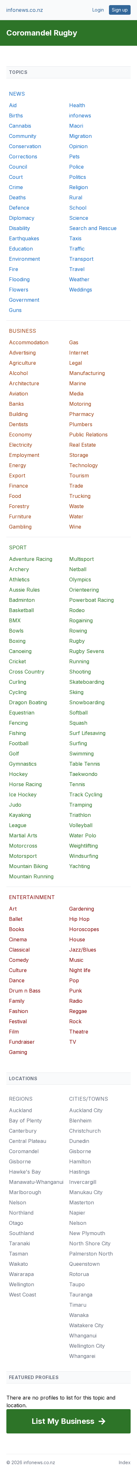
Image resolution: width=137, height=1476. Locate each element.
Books (16, 929)
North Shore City (90, 1243)
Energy (17, 465)
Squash (78, 723)
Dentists (18, 424)
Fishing (17, 733)
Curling (17, 682)
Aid (13, 105)
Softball (78, 712)
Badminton (22, 600)
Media (76, 393)
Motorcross (23, 845)
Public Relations (88, 434)
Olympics (80, 579)
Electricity (20, 445)
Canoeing (20, 651)
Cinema (18, 939)
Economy (20, 434)
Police (76, 167)
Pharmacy (81, 414)
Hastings (79, 1172)
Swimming (81, 753)
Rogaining (81, 620)
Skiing (76, 692)
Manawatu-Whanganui (36, 1182)
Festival (18, 1021)
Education (21, 248)
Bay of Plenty (25, 1120)
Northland (21, 1212)
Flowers (18, 289)
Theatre (78, 1031)
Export (17, 475)
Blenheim (80, 1120)
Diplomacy (21, 218)
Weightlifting (83, 845)
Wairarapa (21, 1274)
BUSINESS (22, 331)
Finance (18, 486)
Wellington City (87, 1346)
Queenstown (84, 1264)
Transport (81, 259)
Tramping (80, 805)
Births (16, 115)
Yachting (79, 866)
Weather (79, 279)
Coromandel (24, 1151)
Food (15, 496)
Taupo (77, 1284)
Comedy (19, 960)
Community (22, 136)
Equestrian (21, 712)
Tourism (79, 475)
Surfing (78, 743)
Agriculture (22, 363)
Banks (16, 404)
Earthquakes (24, 238)
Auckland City (86, 1110)
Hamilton (80, 1161)
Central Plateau (27, 1141)
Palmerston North (91, 1253)
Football (18, 743)
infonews (80, 115)
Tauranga (80, 1294)
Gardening (81, 909)
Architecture (24, 383)
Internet (78, 352)
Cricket (17, 661)
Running (79, 661)
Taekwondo (83, 774)
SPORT (18, 547)
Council (18, 167)
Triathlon (80, 815)
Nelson (17, 1202)
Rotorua (79, 1274)
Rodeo (77, 610)
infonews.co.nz (24, 10)
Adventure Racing (30, 559)
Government (24, 300)
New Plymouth (87, 1233)
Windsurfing (83, 856)
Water (76, 516)
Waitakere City (86, 1325)
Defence (19, 207)
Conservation (25, 146)
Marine (77, 383)
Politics (77, 177)
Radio (76, 1001)
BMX (15, 620)
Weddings (80, 289)
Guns (15, 310)
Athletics (19, 579)
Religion (78, 187)
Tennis (77, 784)
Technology (83, 465)
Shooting (80, 671)
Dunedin (79, 1141)
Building (18, 414)
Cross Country (26, 671)
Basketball (21, 610)
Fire (13, 269)
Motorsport (23, 856)
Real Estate (82, 445)
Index (125, 1462)
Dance (17, 980)
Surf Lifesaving (87, 733)
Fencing (18, 723)
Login (98, 9)
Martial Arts (23, 835)
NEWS (17, 94)
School (77, 207)
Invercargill (82, 1182)
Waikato (18, 1264)
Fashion (18, 1011)
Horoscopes (84, 929)
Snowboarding (87, 702)
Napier (77, 1212)
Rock (75, 1021)
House (77, 939)
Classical (19, 949)
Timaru (77, 1305)
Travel (76, 269)
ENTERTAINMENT (32, 897)
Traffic (77, 248)
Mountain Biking (28, 866)
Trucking (79, 496)
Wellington (21, 1284)
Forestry (19, 506)
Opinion (78, 146)
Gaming (18, 1052)
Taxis (75, 238)
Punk (75, 990)
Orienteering (84, 589)
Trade (76, 486)
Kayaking (20, 815)
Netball (77, 569)
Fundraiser (22, 1042)
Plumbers (80, 424)
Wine (75, 526)
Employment (24, 455)
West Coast (22, 1294)
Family (17, 1001)
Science (78, 218)
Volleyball (80, 825)
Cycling (17, 692)
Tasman (18, 1253)
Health (77, 105)
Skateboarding (86, 682)
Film (14, 1031)
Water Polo (82, 835)
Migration (80, 136)
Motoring (80, 404)
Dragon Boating (28, 702)
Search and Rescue (93, 228)
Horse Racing (25, 784)
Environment (24, 259)
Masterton (81, 1202)
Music (76, 960)
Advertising (22, 352)
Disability (19, 228)
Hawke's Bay (25, 1172)
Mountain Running (31, 876)
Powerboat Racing (91, 600)
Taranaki (19, 1243)
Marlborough (25, 1192)
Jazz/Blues (82, 949)
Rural (75, 197)
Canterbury (23, 1131)
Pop (74, 980)
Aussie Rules (24, 589)
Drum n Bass (24, 990)
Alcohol (18, 373)
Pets (74, 156)
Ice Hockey (23, 794)
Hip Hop (79, 919)
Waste (76, 506)
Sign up (120, 9)
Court (16, 177)
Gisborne (20, 1161)
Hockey (18, 774)
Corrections (23, 156)
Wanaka (79, 1315)
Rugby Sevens (86, 651)
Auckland (20, 1110)
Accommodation (28, 342)
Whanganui (83, 1335)
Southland (21, 1233)
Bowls (16, 630)
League (17, 825)
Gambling (20, 526)
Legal (75, 363)
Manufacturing (87, 373)
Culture (18, 970)
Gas (73, 342)
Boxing (17, 641)
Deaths (17, 197)
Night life (79, 970)
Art (13, 909)
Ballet (15, 919)
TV (72, 1042)
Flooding (19, 279)
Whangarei (82, 1356)
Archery (19, 569)
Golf (14, 753)
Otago (16, 1223)
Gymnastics (23, 764)
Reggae (78, 1011)
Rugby (77, 641)
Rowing (78, 630)
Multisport (81, 559)
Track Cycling (85, 794)
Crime (16, 187)
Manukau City (86, 1192)
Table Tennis (84, 764)
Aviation (18, 393)
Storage (78, 455)
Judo (15, 805)
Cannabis (20, 126)
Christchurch (85, 1131)
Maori (76, 126)
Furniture (20, 516)
